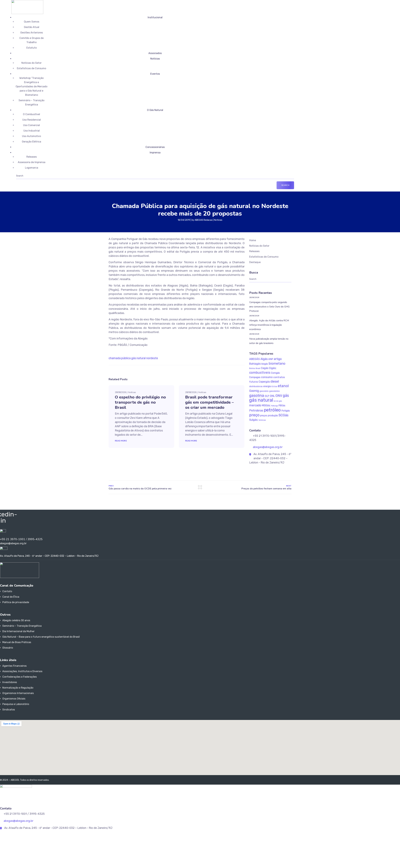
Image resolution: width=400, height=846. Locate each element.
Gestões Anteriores (31, 32)
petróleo (272, 410)
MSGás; (266, 405)
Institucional (155, 17)
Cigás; (272, 368)
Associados (155, 53)
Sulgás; (253, 419)
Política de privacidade (15, 602)
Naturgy (274, 406)
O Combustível (31, 114)
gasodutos (274, 391)
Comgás (275, 372)
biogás (264, 364)
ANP (270, 359)
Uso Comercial (31, 125)
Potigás (285, 410)
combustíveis (259, 372)
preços (263, 415)
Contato (7, 591)
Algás (264, 359)
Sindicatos (8, 709)
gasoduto (264, 391)
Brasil (258, 368)
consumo (267, 377)
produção (273, 415)
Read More (121, 441)
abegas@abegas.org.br (267, 447)
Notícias (155, 58)
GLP (267, 395)
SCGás (283, 415)
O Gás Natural (155, 110)
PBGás (282, 405)
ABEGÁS (254, 359)
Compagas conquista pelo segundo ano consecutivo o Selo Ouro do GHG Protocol (269, 307)
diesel (274, 381)
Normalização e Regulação (17, 687)
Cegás (264, 368)
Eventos (155, 73)
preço (254, 415)
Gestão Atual (31, 27)
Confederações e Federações (19, 676)
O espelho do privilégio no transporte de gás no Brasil (140, 402)
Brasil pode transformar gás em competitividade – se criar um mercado (209, 402)
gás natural (138, 358)
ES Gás (274, 387)
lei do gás (278, 401)
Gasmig (254, 390)
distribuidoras (256, 386)
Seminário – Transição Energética (22, 625)
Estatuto (31, 47)
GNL (272, 395)
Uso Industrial (31, 130)
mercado (255, 405)
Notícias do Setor (31, 62)
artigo (278, 359)
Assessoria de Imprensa (31, 162)
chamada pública (120, 358)
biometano (277, 363)
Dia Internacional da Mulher (18, 631)
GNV (278, 396)
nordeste (152, 358)
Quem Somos (31, 21)
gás (286, 395)
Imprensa (155, 152)
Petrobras (256, 410)
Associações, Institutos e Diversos (22, 671)
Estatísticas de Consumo (31, 68)
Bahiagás (255, 363)
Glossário (7, 647)
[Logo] (27, 2)
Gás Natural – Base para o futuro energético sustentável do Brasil (41, 636)
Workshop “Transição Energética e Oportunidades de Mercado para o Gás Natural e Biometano (31, 86)
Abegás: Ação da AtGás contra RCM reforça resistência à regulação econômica (269, 325)
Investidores (9, 682)
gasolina (256, 395)
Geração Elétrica (31, 141)
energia (267, 386)
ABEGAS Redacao (203, 220)
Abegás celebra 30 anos (16, 620)
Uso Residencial (31, 119)
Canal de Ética (10, 596)
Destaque (255, 262)
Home (252, 240)
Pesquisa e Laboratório (15, 704)
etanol (283, 386)
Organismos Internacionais (18, 693)
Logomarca (31, 167)
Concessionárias (155, 147)
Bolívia (252, 368)
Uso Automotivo (31, 136)
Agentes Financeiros (14, 665)
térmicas (262, 420)
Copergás (264, 381)
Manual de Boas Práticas (16, 642)
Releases (31, 156)
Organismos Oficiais (13, 698)
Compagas (254, 377)
